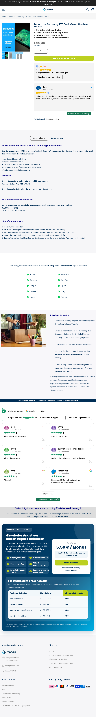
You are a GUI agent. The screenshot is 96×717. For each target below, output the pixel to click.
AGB (3, 689)
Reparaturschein (55, 667)
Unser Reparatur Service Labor (61, 663)
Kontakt (52, 651)
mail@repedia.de (12, 666)
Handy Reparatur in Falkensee (61, 655)
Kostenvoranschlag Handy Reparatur (17, 705)
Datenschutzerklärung (11, 693)
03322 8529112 (10, 671)
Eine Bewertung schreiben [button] (49, 77)
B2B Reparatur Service (58, 659)
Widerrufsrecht (8, 701)
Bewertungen (57, 138)
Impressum (6, 697)
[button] (30, 411)
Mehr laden (48, 494)
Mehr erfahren (71, 562)
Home (4, 16)
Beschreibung (39, 138)
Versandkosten (8, 685)
